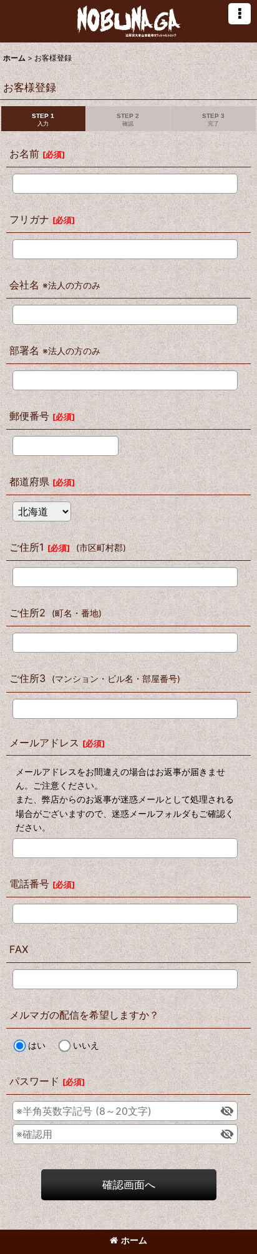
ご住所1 (26, 547)
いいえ (86, 1045)
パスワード (34, 1081)
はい (37, 1045)
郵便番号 (29, 416)
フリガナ (29, 219)
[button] (239, 13)
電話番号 (29, 883)
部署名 (24, 350)
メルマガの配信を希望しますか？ (84, 1015)
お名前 (24, 153)
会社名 (24, 285)
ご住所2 (27, 612)
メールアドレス (44, 742)
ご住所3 (27, 678)
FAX (18, 949)
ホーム (134, 1240)
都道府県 (29, 481)
